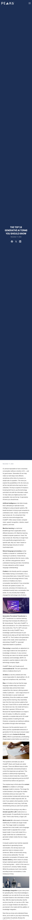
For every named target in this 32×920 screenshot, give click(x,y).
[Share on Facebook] (12, 242)
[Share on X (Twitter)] (16, 242)
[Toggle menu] (30, 3)
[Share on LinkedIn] (20, 242)
